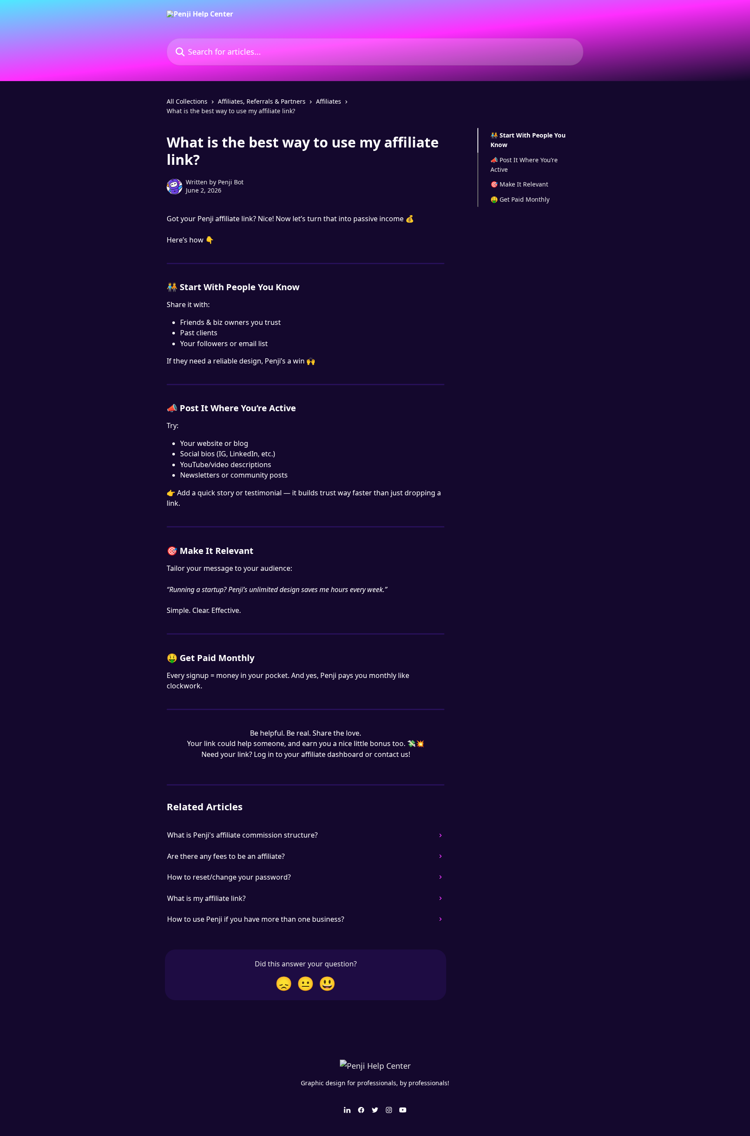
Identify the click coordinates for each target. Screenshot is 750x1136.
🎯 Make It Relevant (519, 184)
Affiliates (328, 101)
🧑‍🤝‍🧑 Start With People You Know (528, 140)
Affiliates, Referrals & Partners (262, 101)
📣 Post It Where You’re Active (524, 165)
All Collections (187, 101)
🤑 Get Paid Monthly (519, 199)
